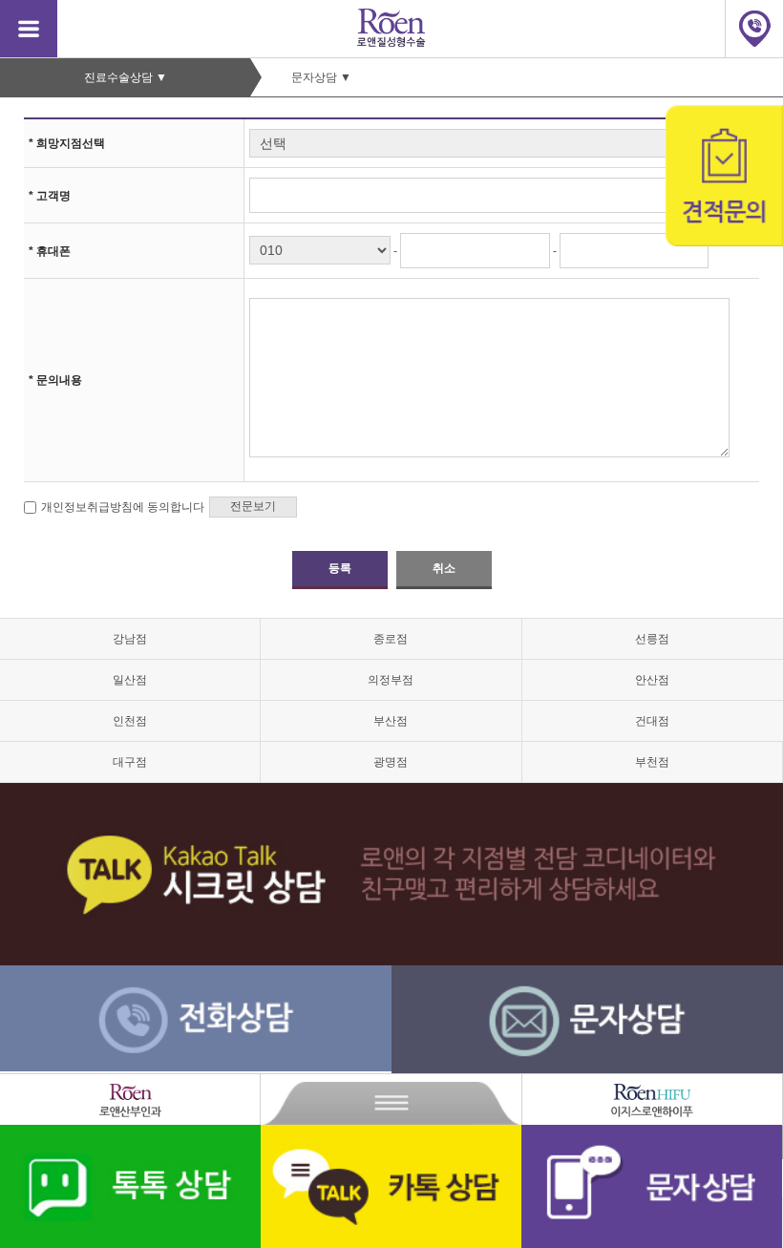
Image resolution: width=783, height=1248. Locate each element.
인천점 (130, 721)
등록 (339, 568)
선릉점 (652, 638)
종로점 (390, 638)
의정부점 (390, 680)
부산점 (390, 721)
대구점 (130, 762)
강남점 (130, 638)
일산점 (130, 680)
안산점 (652, 680)
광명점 (390, 762)
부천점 (652, 762)
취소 (444, 568)
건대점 (652, 721)
